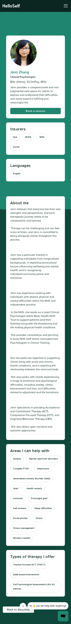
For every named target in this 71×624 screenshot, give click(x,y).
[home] (11, 5)
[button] (65, 6)
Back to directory (18, 609)
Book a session (35, 111)
